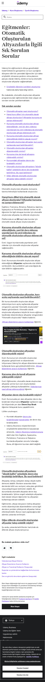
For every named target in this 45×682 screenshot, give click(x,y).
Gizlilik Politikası (32, 657)
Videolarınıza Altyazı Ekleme (12, 561)
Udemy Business (9, 627)
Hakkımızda (7, 637)
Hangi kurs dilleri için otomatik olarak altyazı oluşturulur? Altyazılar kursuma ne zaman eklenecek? (24, 117)
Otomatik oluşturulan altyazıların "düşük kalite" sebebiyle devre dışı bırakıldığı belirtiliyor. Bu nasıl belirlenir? (24, 169)
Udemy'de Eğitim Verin (12, 631)
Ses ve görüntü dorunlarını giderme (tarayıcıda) (19, 576)
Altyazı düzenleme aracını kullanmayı (18, 322)
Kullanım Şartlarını (25, 599)
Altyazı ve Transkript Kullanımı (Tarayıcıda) (17, 567)
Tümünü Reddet (23, 668)
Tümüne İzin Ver (23, 675)
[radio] (4, 548)
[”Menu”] (3, 3)
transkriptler (24, 419)
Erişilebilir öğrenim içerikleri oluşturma (23, 86)
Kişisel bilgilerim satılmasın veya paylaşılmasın (22, 661)
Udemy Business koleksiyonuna (29, 432)
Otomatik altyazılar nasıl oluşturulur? (22, 111)
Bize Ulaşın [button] (15, 606)
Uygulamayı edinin (10, 634)
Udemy (4, 10)
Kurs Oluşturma (16, 10)
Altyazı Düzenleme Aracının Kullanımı (15, 564)
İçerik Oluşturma (32, 10)
